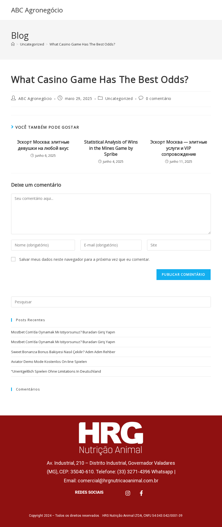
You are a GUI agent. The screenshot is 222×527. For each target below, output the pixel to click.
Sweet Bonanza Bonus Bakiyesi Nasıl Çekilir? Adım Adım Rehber (63, 351)
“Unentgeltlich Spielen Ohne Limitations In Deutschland (56, 371)
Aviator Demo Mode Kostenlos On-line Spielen (49, 361)
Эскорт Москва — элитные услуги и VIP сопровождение (178, 148)
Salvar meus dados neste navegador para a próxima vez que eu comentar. (84, 259)
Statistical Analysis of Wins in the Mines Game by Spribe (111, 148)
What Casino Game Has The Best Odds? (82, 44)
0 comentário (158, 98)
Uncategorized (119, 98)
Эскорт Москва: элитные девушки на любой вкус (43, 145)
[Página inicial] (13, 44)
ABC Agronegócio (37, 9)
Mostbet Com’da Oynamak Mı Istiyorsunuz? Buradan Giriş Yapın (63, 332)
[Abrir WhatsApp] (208, 513)
